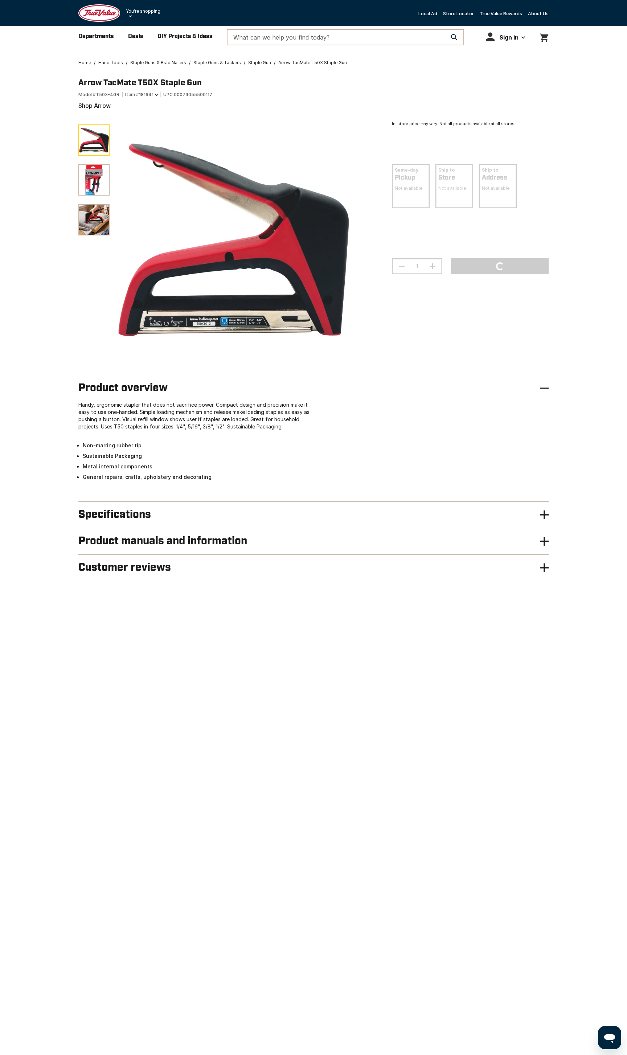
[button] (505, 36)
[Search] (454, 37)
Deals (135, 36)
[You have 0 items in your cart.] (544, 36)
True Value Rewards (501, 13)
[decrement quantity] (401, 266)
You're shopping (143, 11)
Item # (139, 94)
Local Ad (427, 13)
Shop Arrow (94, 105)
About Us (538, 13)
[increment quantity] (432, 266)
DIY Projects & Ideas (184, 36)
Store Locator (458, 13)
